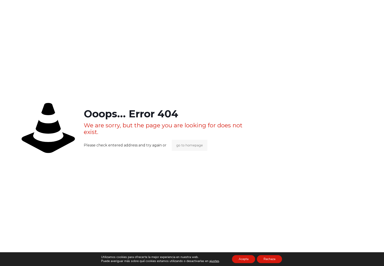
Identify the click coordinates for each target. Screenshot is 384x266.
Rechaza (269, 259)
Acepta (243, 259)
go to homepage (189, 145)
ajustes (214, 261)
